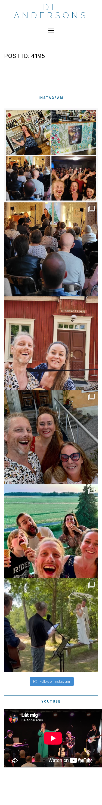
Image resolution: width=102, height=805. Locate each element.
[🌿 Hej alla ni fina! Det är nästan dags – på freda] (51, 343)
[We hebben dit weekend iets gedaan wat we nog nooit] (51, 625)
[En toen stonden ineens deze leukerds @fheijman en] (51, 531)
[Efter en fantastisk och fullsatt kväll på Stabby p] (51, 155)
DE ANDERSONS (51, 11)
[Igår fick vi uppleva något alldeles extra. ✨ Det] (51, 437)
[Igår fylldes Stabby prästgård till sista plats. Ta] (51, 249)
